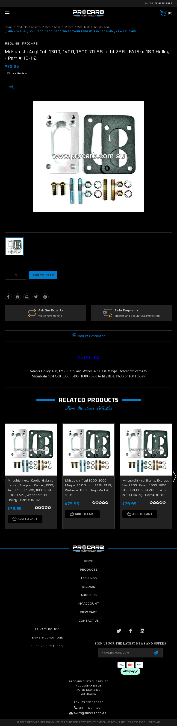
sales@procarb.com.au (90, 713)
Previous (3, 476)
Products (88, 569)
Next (174, 476)
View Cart (88, 612)
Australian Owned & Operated (138, 310)
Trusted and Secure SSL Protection (53, 316)
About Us (89, 595)
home (88, 561)
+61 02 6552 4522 (91, 708)
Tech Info (88, 578)
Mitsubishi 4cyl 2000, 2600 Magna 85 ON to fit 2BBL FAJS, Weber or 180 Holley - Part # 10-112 (88, 487)
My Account (88, 603)
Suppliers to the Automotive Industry (138, 316)
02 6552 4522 (163, 3)
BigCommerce (106, 722)
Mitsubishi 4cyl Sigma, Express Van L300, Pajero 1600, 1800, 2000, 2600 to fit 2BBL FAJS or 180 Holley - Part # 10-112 (145, 487)
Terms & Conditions (46, 637)
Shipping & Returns (46, 646)
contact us (89, 620)
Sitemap (154, 722)
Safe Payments (43, 310)
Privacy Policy (47, 629)
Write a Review (17, 73)
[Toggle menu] (21, 13)
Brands (88, 586)
